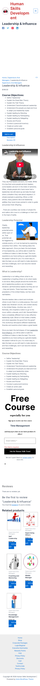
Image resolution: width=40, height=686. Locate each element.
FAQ (20, 653)
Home (4, 78)
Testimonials (20, 666)
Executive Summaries (20, 648)
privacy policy (27, 457)
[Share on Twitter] (22, 475)
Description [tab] (11, 138)
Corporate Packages (20, 643)
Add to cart (9, 134)
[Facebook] (3, 28)
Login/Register (20, 645)
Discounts (20, 658)
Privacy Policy (20, 656)
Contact (20, 663)
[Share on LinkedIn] (22, 478)
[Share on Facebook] (22, 472)
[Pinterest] (13, 28)
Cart (20, 661)
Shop (20, 640)
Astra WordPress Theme (24, 679)
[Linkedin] (17, 28)
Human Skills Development (19, 10)
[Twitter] (8, 28)
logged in (15, 505)
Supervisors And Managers (12, 83)
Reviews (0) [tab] (11, 140)
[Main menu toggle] (35, 11)
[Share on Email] (22, 481)
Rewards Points (20, 651)
